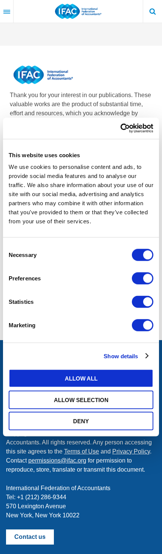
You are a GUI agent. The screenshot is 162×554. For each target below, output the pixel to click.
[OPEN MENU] (7, 11)
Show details (121, 356)
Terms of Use (81, 451)
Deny (81, 421)
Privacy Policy (131, 451)
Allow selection (81, 399)
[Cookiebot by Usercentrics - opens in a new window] (120, 128)
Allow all (81, 378)
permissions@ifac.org (57, 460)
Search (152, 11)
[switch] (142, 278)
